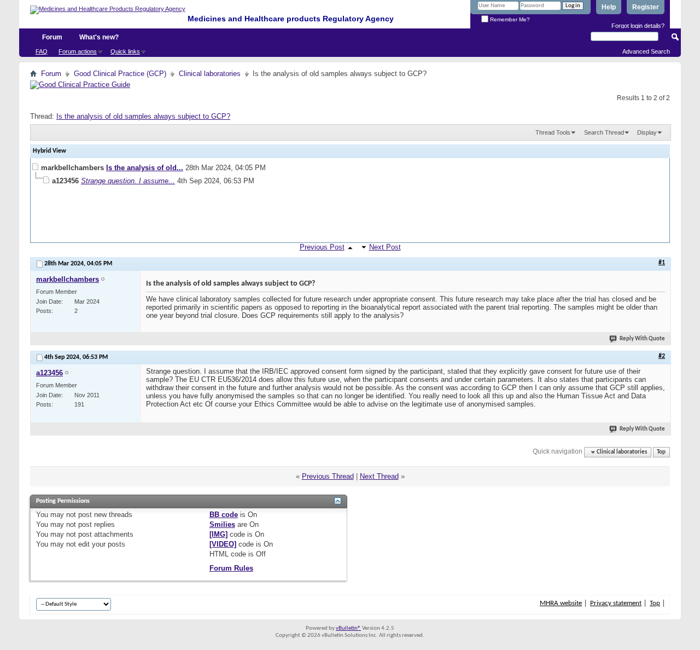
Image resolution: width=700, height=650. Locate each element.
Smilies (222, 524)
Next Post (385, 247)
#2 (661, 356)
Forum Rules (231, 568)
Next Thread (379, 476)
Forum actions (78, 51)
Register (645, 7)
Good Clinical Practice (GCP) (120, 73)
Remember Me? (509, 19)
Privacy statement (615, 603)
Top (661, 452)
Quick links (125, 51)
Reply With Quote (642, 339)
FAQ (42, 51)
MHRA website (561, 603)
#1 (661, 262)
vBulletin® (348, 628)
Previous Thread (328, 476)
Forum (52, 37)
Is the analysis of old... (144, 168)
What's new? (99, 37)
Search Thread (604, 132)
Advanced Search (646, 51)
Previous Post (322, 247)
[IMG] (218, 534)
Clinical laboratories (210, 73)
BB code (223, 514)
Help (609, 7)
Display (647, 132)
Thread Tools (552, 132)
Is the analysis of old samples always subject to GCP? (143, 116)
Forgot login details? (637, 25)
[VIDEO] (222, 544)
